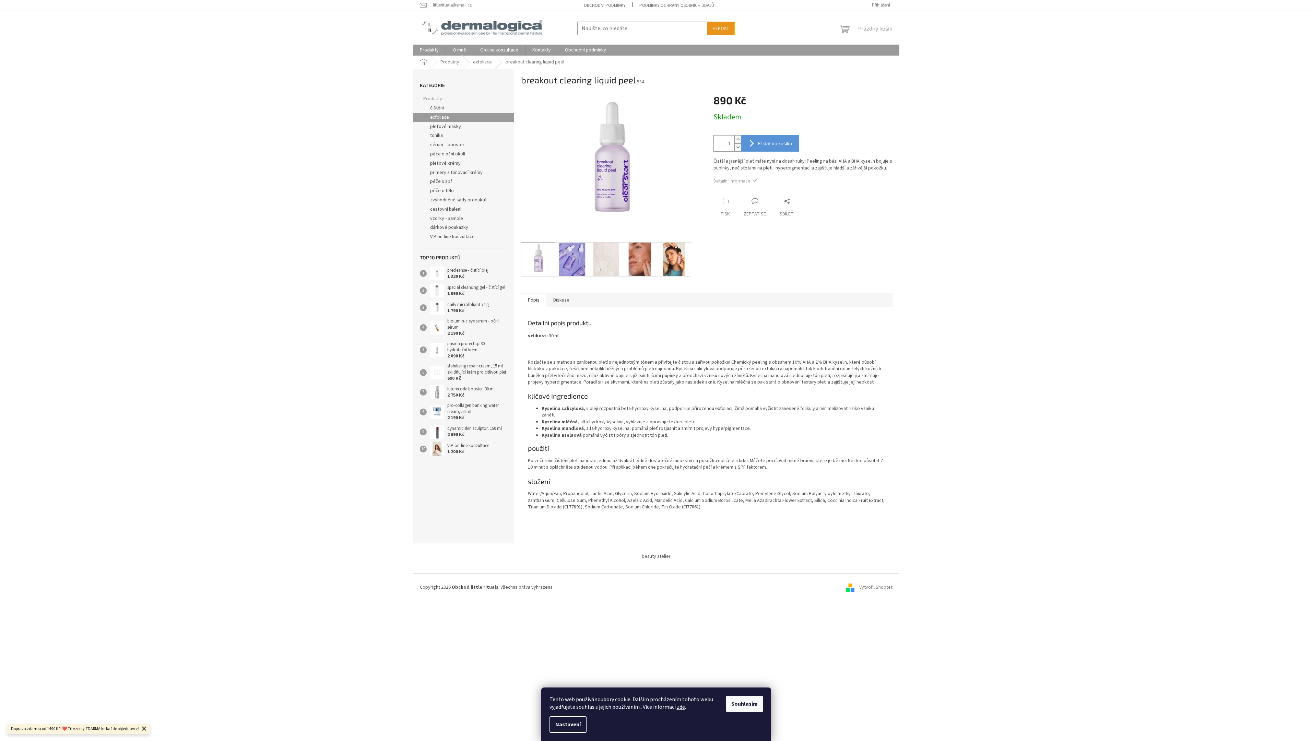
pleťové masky (445, 126)
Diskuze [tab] (561, 300)
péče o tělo (442, 190)
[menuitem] (429, 50)
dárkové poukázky (449, 227)
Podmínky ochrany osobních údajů (676, 5)
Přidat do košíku (775, 143)
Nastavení (568, 724)
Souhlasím (744, 704)
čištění (437, 108)
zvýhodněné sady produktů (458, 200)
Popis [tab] (534, 300)
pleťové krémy (445, 163)
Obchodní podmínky (605, 5)
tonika (436, 135)
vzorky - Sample (446, 218)
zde (681, 707)
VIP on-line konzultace (452, 236)
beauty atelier (656, 556)
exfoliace (439, 117)
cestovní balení (445, 209)
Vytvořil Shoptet (876, 587)
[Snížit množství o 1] (737, 147)
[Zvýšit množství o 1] (737, 139)
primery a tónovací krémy (456, 172)
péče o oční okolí (447, 154)
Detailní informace (731, 181)
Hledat (720, 28)
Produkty (432, 98)
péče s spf (441, 181)
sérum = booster (447, 144)
